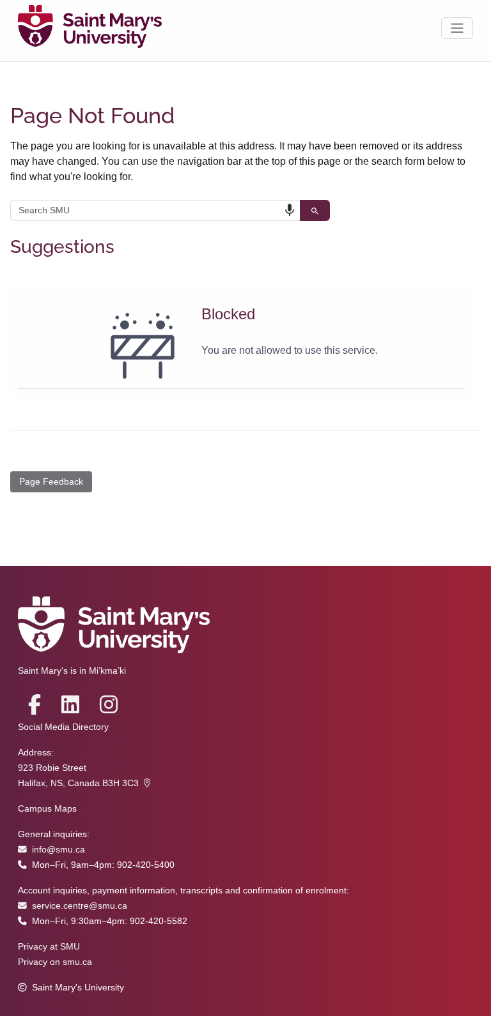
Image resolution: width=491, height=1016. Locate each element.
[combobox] (155, 210)
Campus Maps (47, 809)
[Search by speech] (289, 210)
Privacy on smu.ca (55, 962)
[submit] (315, 210)
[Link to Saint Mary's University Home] (90, 28)
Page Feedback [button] (51, 481)
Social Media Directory (63, 727)
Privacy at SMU (49, 947)
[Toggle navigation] (457, 28)
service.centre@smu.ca (79, 906)
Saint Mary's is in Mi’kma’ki (72, 671)
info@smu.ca (58, 849)
